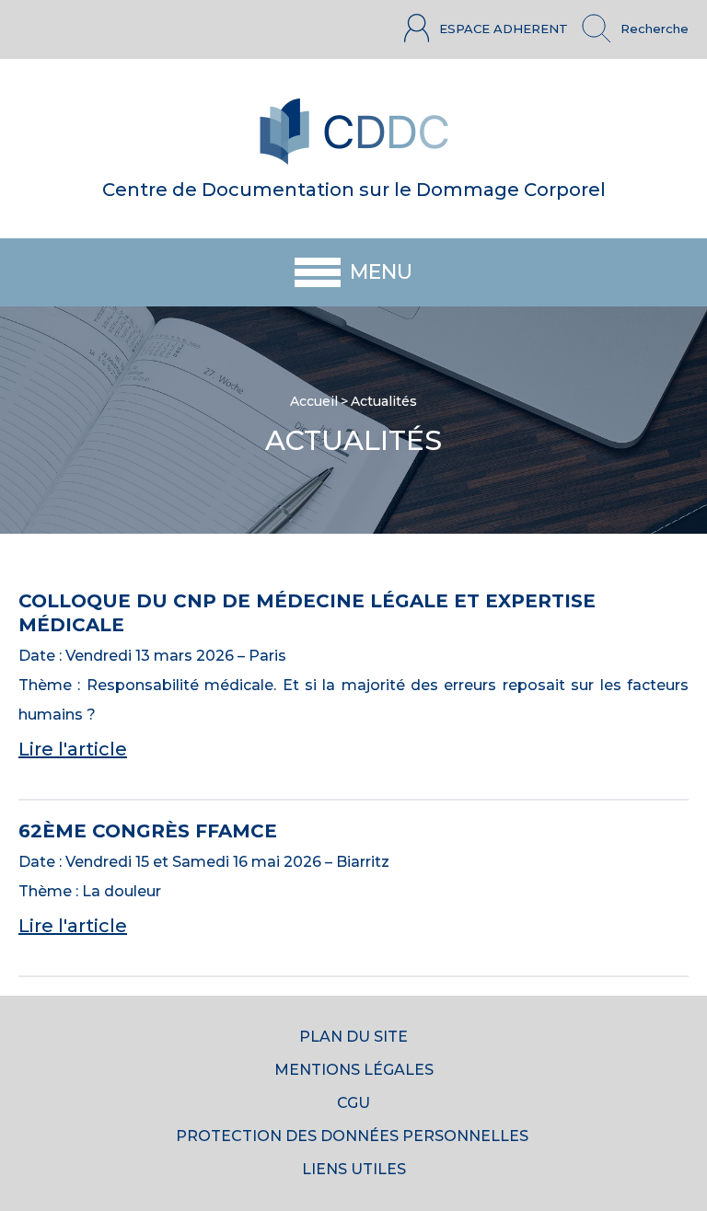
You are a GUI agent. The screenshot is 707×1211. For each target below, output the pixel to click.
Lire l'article (72, 749)
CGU (353, 1103)
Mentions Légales (354, 1069)
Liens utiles (354, 1169)
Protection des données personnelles (354, 1136)
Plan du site (353, 1036)
